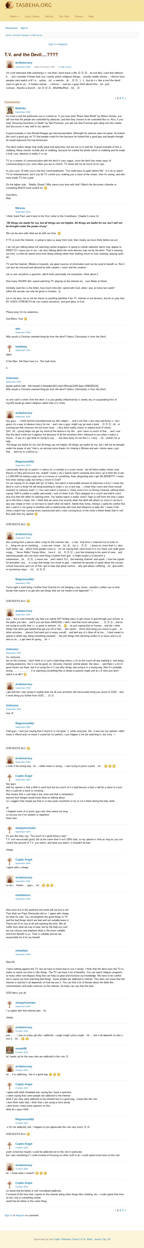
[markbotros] (10, 897)
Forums (79, 16)
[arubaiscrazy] (10, 64)
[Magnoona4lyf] (10, 463)
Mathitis (20, 108)
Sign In (24, 28)
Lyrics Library (32, 16)
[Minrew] (10, 210)
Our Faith (64, 16)
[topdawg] (10, 348)
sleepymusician (25, 827)
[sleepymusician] (10, 829)
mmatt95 (21, 1048)
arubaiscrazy (23, 62)
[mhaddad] (10, 952)
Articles (49, 16)
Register (63, 44)
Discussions (12, 28)
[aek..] (10, 330)
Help (91, 16)
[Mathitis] (10, 110)
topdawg (21, 346)
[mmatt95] (10, 1050)
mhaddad (21, 950)
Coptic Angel (23, 775)
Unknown (12, 378)
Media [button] (13, 16)
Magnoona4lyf (24, 461)
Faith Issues (65, 67)
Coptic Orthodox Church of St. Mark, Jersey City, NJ (82, 1239)
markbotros (23, 895)
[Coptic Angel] (10, 777)
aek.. (18, 328)
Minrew (20, 208)
